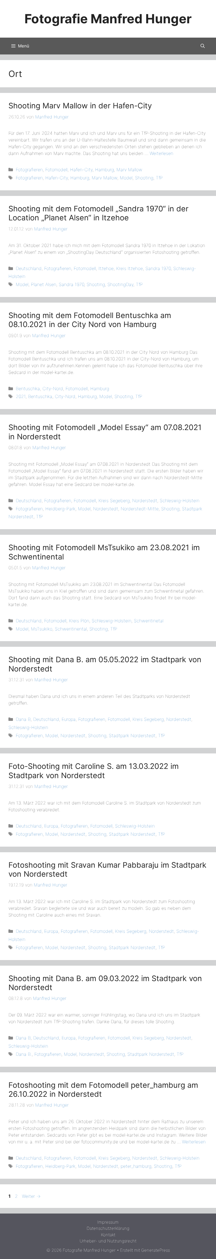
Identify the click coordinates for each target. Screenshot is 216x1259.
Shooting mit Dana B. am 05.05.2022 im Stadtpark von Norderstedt (104, 664)
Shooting (144, 177)
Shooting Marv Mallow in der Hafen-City (80, 105)
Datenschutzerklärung (108, 1228)
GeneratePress (155, 1250)
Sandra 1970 (158, 268)
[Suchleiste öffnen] (202, 46)
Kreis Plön (79, 620)
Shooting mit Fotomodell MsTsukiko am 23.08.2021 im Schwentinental (104, 552)
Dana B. (24, 1054)
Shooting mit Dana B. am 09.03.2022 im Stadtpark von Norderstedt (105, 983)
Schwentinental (71, 629)
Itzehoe (106, 268)
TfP (159, 177)
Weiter (31, 1196)
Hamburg (104, 169)
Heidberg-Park (60, 508)
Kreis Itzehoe (129, 268)
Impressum (108, 1222)
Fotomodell (56, 169)
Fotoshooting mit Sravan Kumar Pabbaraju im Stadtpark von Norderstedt (107, 869)
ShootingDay (120, 284)
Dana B (23, 719)
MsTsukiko (41, 629)
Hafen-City (81, 169)
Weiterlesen (161, 153)
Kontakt (108, 1234)
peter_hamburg (136, 1166)
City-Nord (52, 388)
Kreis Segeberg (114, 500)
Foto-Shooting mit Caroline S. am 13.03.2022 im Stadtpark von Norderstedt (93, 771)
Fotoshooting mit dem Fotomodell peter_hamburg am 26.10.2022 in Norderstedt (103, 1089)
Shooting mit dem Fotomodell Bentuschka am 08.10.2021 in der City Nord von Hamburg (89, 320)
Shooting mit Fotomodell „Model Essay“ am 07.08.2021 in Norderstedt (105, 432)
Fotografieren (29, 169)
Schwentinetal (148, 620)
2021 (21, 396)
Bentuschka (28, 388)
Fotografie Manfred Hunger (108, 18)
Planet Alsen (43, 284)
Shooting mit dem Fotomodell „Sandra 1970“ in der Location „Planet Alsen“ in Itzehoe (98, 213)
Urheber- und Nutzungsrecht (108, 1241)
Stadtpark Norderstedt (132, 735)
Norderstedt (144, 500)
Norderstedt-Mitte (140, 508)
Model (126, 177)
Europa (69, 719)
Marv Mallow (129, 169)
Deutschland (29, 268)
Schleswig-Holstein (179, 500)
